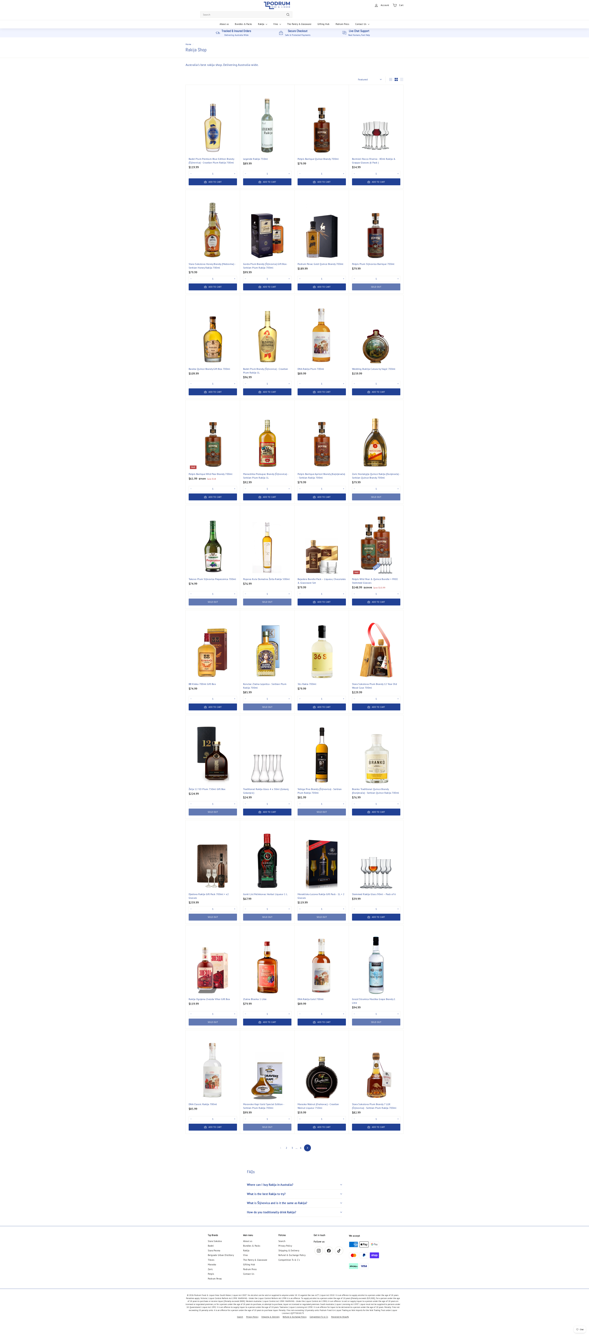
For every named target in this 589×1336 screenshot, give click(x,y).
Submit (294, 674)
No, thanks (294, 683)
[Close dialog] (325, 645)
